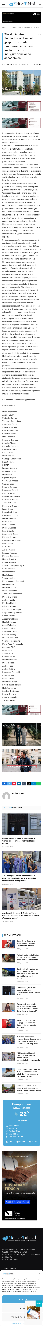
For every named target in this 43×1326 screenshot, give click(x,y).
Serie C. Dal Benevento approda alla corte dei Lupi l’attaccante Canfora (27, 943)
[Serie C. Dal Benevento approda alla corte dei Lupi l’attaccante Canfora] (8, 944)
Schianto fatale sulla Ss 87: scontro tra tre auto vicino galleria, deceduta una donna (29, 1088)
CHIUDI (38, 1303)
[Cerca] (39, 3)
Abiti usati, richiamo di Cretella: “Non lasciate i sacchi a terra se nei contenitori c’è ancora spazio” (20, 915)
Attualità (37, 64)
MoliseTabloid (9, 64)
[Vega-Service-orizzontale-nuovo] (21, 127)
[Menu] (3, 3)
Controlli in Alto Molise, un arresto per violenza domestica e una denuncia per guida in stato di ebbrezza (27, 973)
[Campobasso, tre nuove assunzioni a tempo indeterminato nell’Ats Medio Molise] (21, 824)
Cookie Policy (16, 1323)
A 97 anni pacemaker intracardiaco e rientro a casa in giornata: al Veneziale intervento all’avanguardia (19, 878)
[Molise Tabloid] (22, 4)
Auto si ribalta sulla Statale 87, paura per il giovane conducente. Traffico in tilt (28, 957)
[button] (39, 1274)
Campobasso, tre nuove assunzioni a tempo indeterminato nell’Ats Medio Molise (18, 841)
